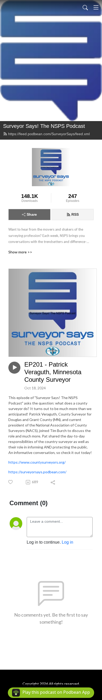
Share (32, 214)
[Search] (85, 7)
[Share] (53, 482)
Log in (67, 542)
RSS (75, 214)
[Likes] (11, 482)
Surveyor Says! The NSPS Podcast (44, 126)
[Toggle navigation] (96, 7)
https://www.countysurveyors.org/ (37, 462)
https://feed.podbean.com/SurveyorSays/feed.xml (49, 134)
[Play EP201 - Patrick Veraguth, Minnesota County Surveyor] (14, 368)
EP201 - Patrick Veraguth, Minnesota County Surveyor (52, 372)
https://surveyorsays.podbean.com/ (37, 472)
